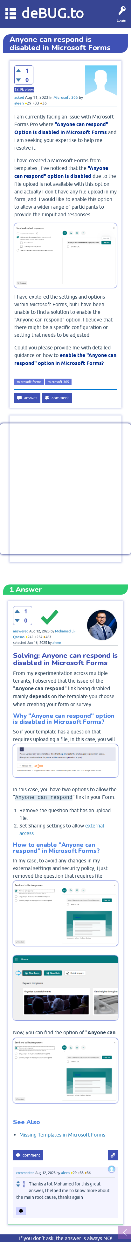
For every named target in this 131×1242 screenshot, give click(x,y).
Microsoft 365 (65, 97)
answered (20, 631)
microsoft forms (29, 382)
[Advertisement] (65, 488)
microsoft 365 (58, 382)
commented (25, 1173)
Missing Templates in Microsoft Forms (62, 1134)
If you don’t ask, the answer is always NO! (65, 1238)
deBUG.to (53, 13)
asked (19, 97)
